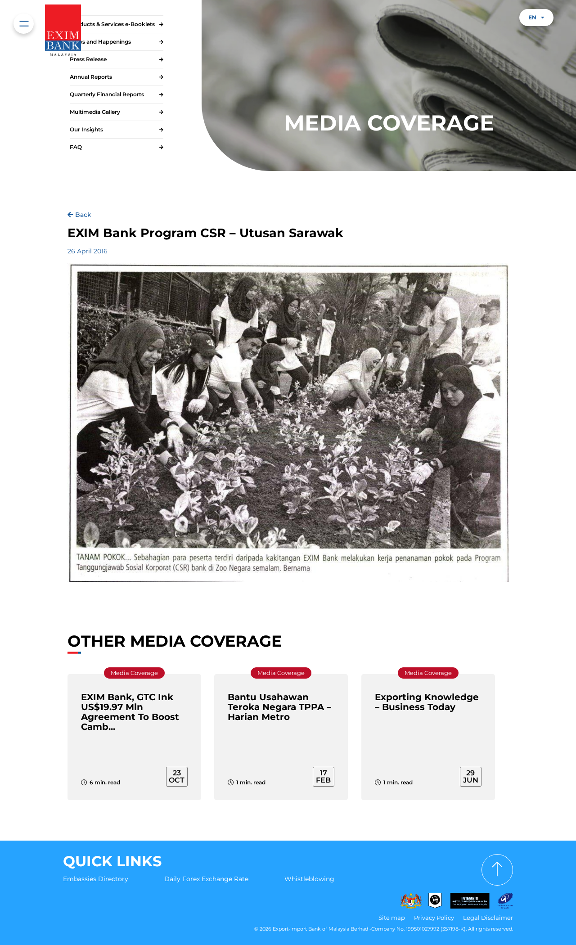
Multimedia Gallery (95, 111)
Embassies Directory (95, 879)
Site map (391, 917)
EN (532, 17)
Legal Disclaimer (488, 917)
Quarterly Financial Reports (107, 94)
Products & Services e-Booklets (112, 24)
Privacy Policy (434, 917)
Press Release (88, 59)
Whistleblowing (309, 879)
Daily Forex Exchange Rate (206, 879)
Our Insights (86, 129)
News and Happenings (100, 41)
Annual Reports (91, 76)
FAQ (76, 147)
